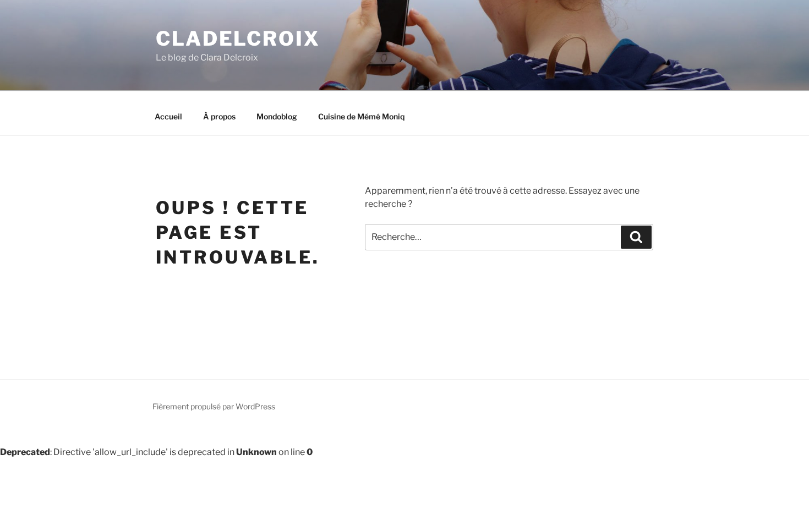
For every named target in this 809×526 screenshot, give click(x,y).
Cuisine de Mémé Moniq (361, 116)
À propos (219, 116)
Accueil (168, 116)
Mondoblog (276, 116)
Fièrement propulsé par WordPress (213, 406)
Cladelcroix (238, 38)
